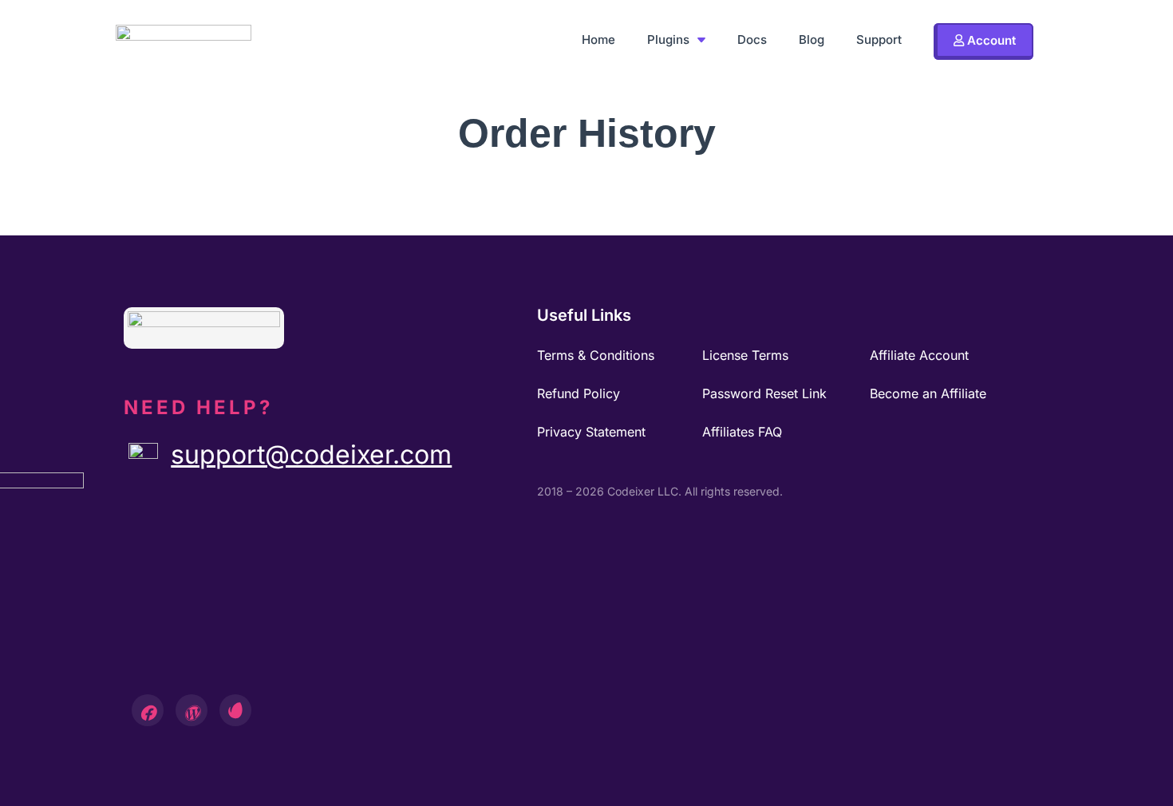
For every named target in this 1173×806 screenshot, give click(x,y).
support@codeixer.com (311, 454)
